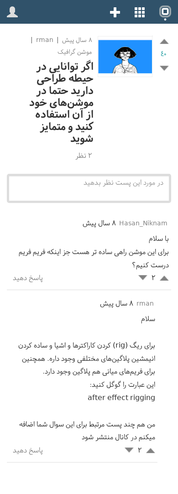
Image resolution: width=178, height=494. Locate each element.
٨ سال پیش (76, 40)
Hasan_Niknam (143, 223)
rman (44, 40)
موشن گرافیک (75, 51)
